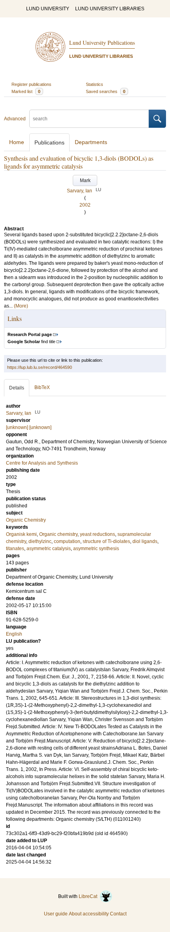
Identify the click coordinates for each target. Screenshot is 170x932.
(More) (21, 306)
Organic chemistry (58, 534)
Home (16, 142)
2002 (85, 205)
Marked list (25, 91)
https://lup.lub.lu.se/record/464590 (39, 367)
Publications (49, 142)
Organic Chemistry (26, 520)
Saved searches (105, 91)
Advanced (15, 118)
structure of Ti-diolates (106, 541)
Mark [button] (85, 180)
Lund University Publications (102, 42)
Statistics (94, 84)
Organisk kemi (21, 534)
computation (67, 541)
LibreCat (89, 896)
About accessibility (89, 914)
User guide (56, 914)
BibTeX (42, 387)
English (14, 634)
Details (16, 388)
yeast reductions (97, 534)
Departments (91, 142)
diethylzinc (39, 541)
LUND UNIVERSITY (47, 8)
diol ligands (144, 541)
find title (31, 341)
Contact (118, 914)
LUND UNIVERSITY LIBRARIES (109, 8)
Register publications (31, 84)
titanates (15, 548)
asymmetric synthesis (96, 548)
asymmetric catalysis (48, 548)
